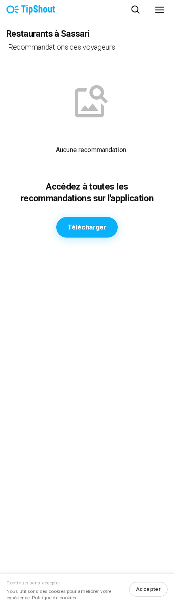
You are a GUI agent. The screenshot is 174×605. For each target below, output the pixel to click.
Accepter (148, 589)
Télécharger (87, 227)
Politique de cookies (54, 598)
